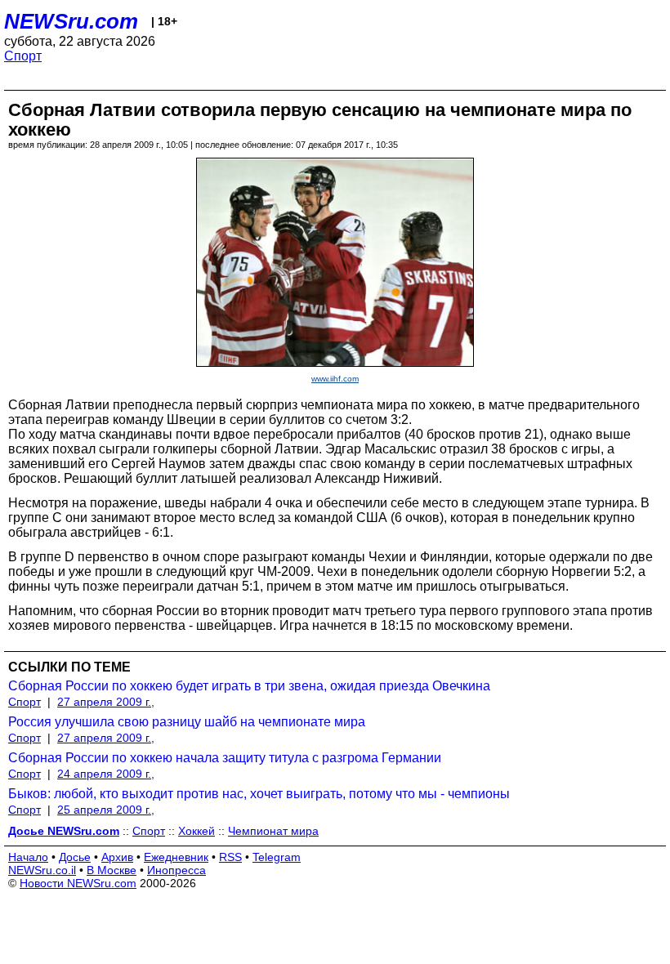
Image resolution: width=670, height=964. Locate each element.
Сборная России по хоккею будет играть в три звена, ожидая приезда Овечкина (249, 686)
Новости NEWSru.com (78, 883)
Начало (28, 857)
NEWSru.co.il (42, 870)
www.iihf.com (335, 378)
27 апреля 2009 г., (105, 701)
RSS (230, 857)
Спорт (23, 56)
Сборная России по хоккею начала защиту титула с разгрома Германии (224, 758)
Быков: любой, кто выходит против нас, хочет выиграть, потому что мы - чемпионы (259, 794)
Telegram (276, 857)
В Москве (111, 870)
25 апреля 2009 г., (105, 809)
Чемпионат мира (273, 830)
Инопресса (176, 870)
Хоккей (196, 830)
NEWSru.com (71, 21)
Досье (75, 857)
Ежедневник (176, 857)
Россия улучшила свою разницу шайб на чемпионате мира (186, 722)
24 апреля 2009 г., (105, 773)
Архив (117, 857)
